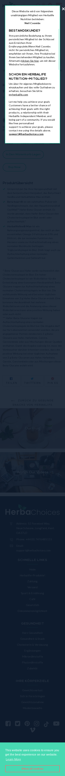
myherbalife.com (18, 94)
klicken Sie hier (30, 60)
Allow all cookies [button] (32, 768)
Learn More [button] (13, 759)
